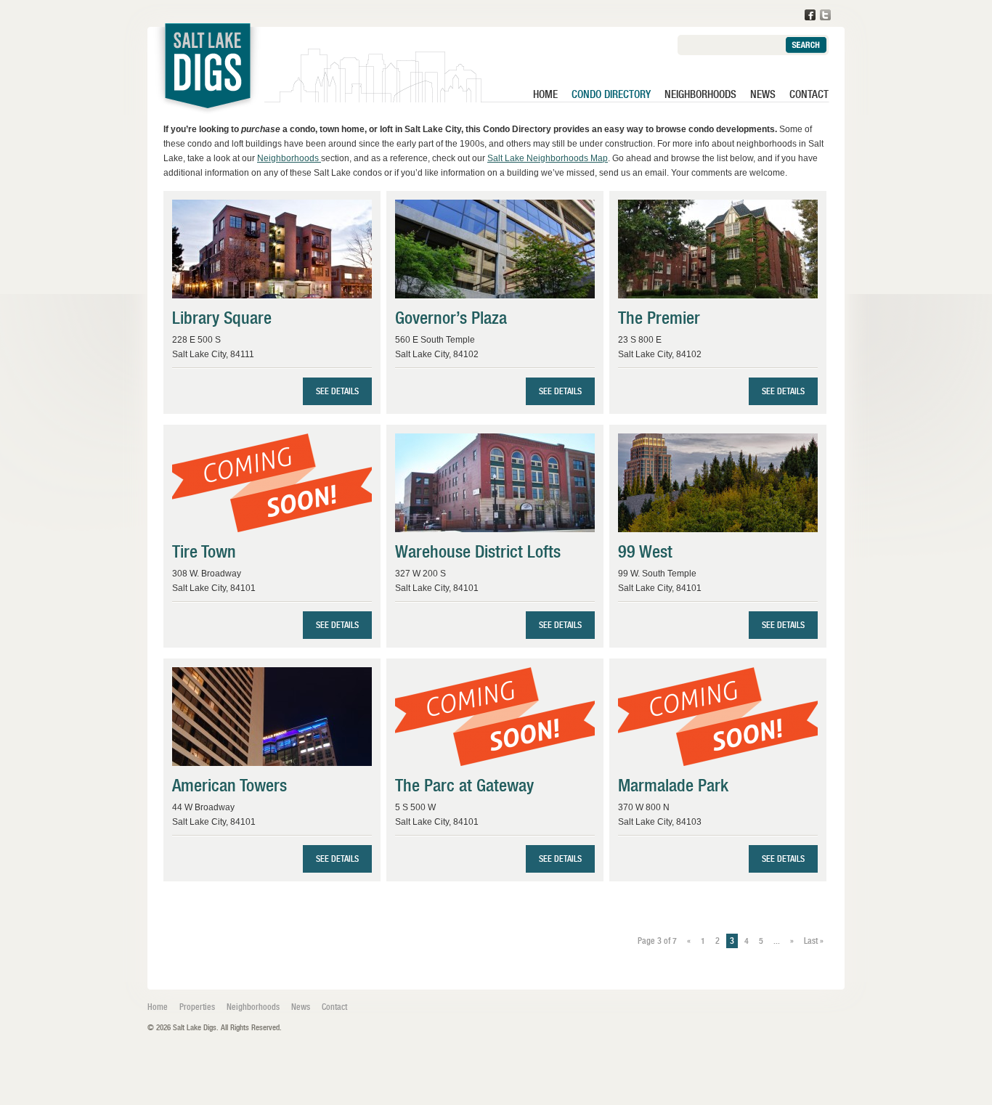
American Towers (229, 785)
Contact (809, 94)
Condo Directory (611, 94)
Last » (814, 941)
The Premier (659, 317)
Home (545, 94)
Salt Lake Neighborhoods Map (547, 158)
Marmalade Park (673, 785)
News (763, 94)
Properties (197, 1007)
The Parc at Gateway (464, 785)
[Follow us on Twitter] (825, 14)
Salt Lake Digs (207, 72)
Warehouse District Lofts (478, 551)
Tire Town (204, 551)
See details (337, 391)
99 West (645, 551)
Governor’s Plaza (451, 317)
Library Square (222, 317)
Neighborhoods (700, 94)
